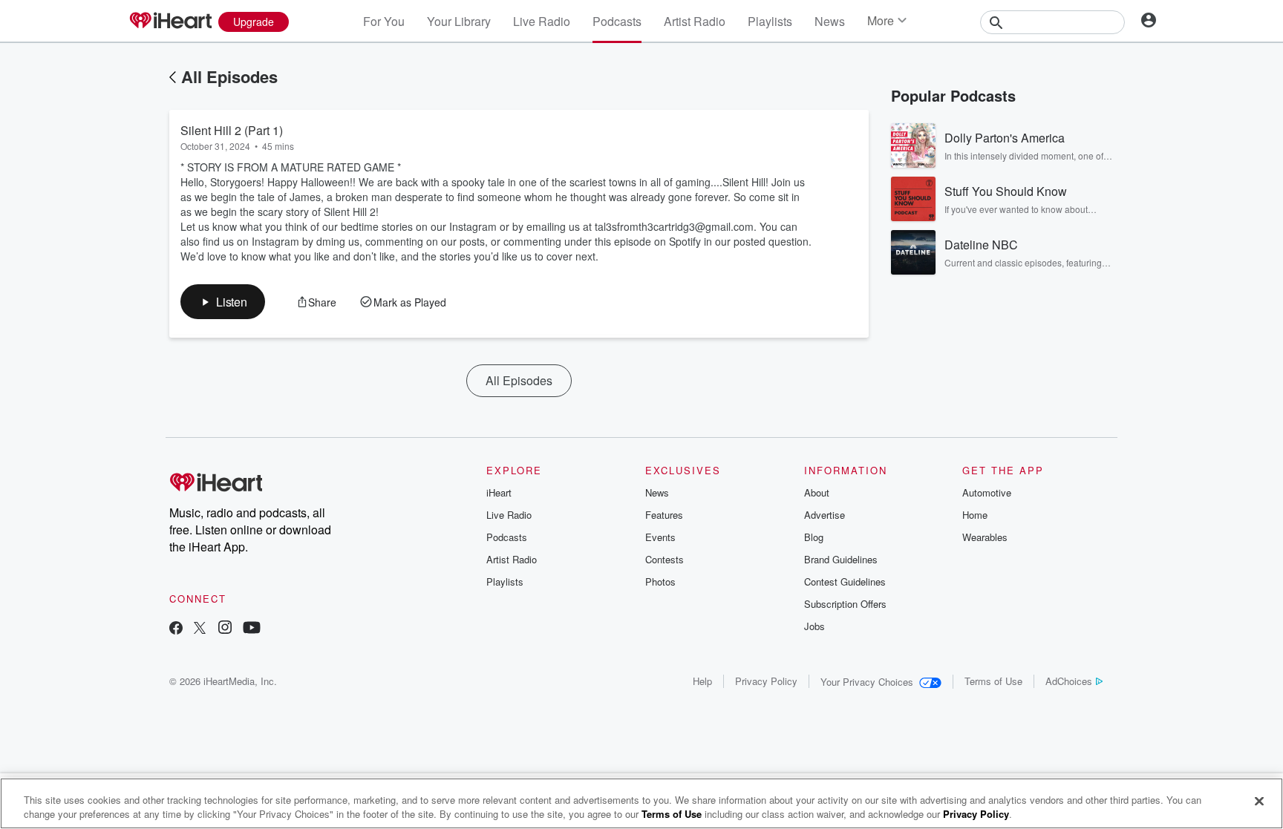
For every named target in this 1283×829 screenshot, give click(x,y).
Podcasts (617, 21)
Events (660, 537)
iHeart (499, 492)
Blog (813, 537)
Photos (660, 581)
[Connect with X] (200, 629)
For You (384, 21)
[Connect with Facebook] (176, 629)
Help (702, 681)
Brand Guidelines (841, 559)
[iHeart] (170, 21)
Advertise (824, 515)
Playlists (770, 21)
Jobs (814, 626)
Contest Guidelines (845, 581)
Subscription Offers (845, 604)
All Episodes (229, 76)
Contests (664, 559)
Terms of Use (993, 681)
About (816, 492)
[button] (222, 301)
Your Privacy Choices (866, 682)
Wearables (985, 537)
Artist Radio (694, 21)
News (829, 21)
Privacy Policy (766, 681)
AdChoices (1068, 681)
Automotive (986, 492)
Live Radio (541, 21)
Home (974, 515)
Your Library (459, 21)
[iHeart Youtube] (252, 629)
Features (664, 515)
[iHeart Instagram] (225, 629)
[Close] (1259, 801)
